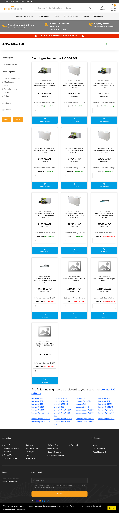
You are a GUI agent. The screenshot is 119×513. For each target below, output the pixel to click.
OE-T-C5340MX (46, 341)
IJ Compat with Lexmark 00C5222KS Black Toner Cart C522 (45, 85)
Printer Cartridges (71, 16)
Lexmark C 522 (82, 398)
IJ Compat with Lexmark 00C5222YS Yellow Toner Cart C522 (44, 216)
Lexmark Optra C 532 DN (63, 419)
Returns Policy (53, 445)
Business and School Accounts (11, 450)
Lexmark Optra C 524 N (85, 413)
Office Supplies (44, 16)
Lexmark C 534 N (37, 410)
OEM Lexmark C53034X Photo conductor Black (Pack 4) (45, 281)
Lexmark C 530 (37, 404)
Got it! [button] (111, 508)
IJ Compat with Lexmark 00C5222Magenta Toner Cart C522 (74, 151)
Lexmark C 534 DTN (105, 407)
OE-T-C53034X (46, 276)
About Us (7, 445)
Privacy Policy (31, 458)
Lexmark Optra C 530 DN (40, 419)
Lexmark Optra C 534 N (85, 422)
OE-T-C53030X (106, 211)
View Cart (74, 445)
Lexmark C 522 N (104, 398)
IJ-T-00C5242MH (105, 146)
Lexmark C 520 (37, 398)
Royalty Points (53, 449)
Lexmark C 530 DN (61, 404)
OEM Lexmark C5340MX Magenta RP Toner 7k (45, 345)
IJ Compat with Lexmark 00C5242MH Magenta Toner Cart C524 (104, 151)
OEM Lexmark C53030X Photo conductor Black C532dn (104, 216)
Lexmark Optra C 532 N (85, 419)
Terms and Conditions (56, 456)
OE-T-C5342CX (106, 276)
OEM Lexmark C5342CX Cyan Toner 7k (104, 280)
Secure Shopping (54, 452)
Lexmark (8, 110)
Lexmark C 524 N (104, 401)
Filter (6, 120)
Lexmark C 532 (82, 404)
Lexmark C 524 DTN (83, 401)
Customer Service (10, 458)
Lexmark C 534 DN (83, 407)
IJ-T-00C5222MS (76, 146)
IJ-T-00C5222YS (46, 211)
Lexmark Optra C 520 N (62, 410)
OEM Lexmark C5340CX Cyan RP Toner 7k (74, 280)
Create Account (99, 449)
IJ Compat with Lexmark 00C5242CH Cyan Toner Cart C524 (45, 151)
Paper (57, 16)
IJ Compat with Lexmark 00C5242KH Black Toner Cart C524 (74, 85)
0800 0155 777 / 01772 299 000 (18, 2)
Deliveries (29, 445)
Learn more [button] (20, 509)
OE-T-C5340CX (76, 276)
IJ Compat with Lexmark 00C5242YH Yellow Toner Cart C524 (74, 216)
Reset (18, 120)
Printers (86, 16)
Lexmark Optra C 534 (106, 419)
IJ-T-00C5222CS (105, 81)
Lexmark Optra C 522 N (85, 410)
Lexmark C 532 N (37, 407)
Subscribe (59, 494)
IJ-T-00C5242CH (46, 146)
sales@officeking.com (10, 481)
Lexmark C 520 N (60, 398)
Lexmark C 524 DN (61, 401)
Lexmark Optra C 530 (106, 413)
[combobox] (63, 8)
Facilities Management (25, 16)
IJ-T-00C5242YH (76, 211)
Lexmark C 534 (59, 407)
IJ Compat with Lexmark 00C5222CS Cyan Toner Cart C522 (104, 85)
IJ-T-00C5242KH (75, 81)
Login (95, 445)
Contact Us (8, 455)
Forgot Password (99, 452)
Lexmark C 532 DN (105, 404)
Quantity (45, 106)
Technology (98, 16)
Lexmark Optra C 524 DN (40, 413)
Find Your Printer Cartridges (32, 450)
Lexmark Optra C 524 (106, 410)
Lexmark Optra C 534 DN (40, 422)
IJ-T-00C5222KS (46, 81)
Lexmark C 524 (37, 401)
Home (28, 455)
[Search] (90, 8)
